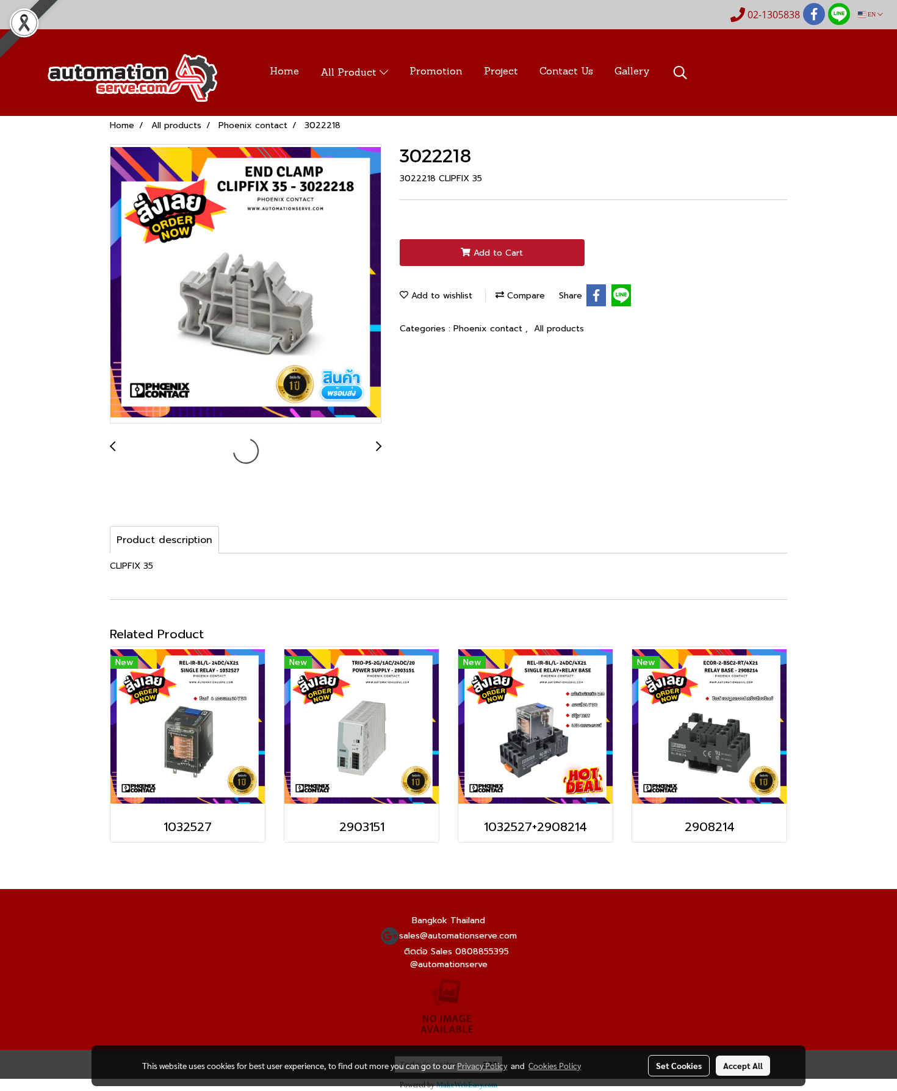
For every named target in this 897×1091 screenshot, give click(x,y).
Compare (524, 295)
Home (284, 72)
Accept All (743, 1065)
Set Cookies (679, 1065)
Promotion (436, 72)
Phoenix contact (489, 328)
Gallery (632, 72)
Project (501, 72)
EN (871, 14)
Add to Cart (496, 253)
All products (559, 328)
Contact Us (566, 72)
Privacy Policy (482, 1065)
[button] (680, 72)
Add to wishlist (440, 295)
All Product (350, 73)
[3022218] (245, 284)
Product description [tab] (164, 540)
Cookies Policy (554, 1065)
